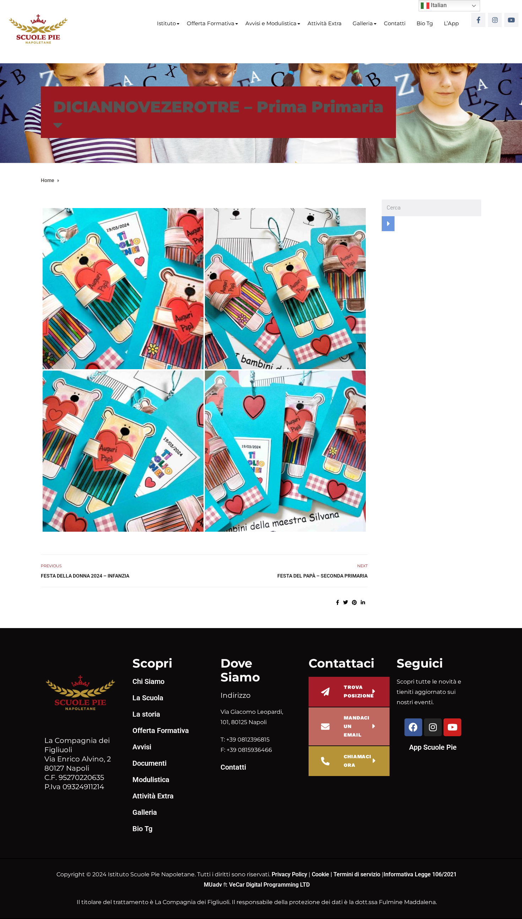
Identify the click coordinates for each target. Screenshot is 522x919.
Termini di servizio (356, 874)
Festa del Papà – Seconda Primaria (322, 576)
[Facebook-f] (478, 20)
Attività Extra (325, 23)
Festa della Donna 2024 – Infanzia (85, 576)
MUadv (213, 884)
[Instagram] (495, 20)
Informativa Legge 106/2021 (420, 874)
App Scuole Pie (433, 747)
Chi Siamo (148, 681)
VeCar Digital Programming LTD (269, 884)
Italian (438, 5)
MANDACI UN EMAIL (357, 726)
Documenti (149, 763)
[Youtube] (511, 20)
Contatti (395, 23)
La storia (146, 714)
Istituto (166, 23)
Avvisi (141, 747)
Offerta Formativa (210, 23)
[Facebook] (413, 727)
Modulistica (150, 779)
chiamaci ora (357, 761)
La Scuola (147, 698)
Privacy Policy (290, 874)
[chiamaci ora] (325, 761)
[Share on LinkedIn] (363, 602)
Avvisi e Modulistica (271, 23)
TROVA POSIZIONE (359, 691)
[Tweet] (345, 602)
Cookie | (322, 874)
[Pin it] (354, 602)
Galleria (363, 23)
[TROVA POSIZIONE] (325, 691)
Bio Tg (425, 23)
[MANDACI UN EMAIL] (325, 726)
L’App (451, 23)
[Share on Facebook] (337, 602)
